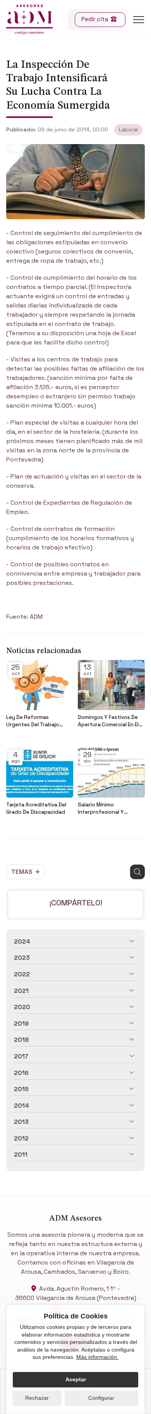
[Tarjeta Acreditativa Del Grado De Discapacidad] (39, 772)
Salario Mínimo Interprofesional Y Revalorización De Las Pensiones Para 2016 (105, 808)
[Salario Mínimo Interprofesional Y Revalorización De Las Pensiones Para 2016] (111, 772)
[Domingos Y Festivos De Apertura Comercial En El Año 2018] (111, 685)
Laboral (128, 129)
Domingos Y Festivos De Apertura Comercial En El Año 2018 (108, 721)
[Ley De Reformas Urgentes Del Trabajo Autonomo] (39, 685)
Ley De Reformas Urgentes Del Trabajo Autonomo (32, 721)
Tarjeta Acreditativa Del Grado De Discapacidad (36, 808)
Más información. (97, 1357)
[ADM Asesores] (29, 20)
